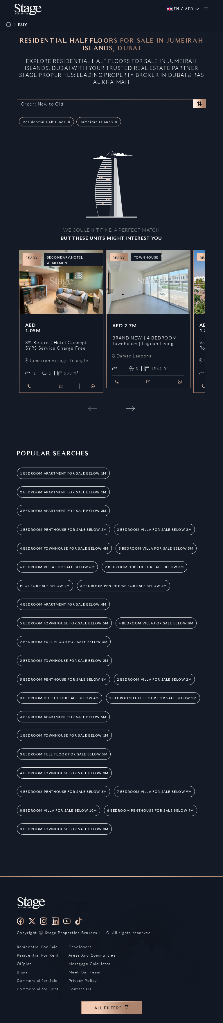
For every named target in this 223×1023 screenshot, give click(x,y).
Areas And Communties (92, 955)
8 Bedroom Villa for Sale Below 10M (58, 810)
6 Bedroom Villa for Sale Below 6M (57, 567)
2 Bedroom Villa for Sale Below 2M (154, 679)
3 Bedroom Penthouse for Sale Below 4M (123, 586)
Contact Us (80, 988)
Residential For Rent (38, 955)
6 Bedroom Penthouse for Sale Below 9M (150, 810)
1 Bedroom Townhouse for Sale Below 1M (64, 735)
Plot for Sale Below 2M (45, 586)
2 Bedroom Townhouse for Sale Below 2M (64, 660)
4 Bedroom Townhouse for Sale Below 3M (64, 773)
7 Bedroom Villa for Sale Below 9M (154, 791)
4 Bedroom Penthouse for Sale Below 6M (63, 791)
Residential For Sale (37, 946)
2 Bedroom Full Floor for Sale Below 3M (64, 642)
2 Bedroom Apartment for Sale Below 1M (63, 492)
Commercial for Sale (37, 980)
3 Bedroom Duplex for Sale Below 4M (59, 698)
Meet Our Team (84, 972)
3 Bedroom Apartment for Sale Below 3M (63, 511)
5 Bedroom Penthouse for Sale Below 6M (63, 679)
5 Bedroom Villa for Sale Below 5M (156, 548)
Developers (80, 946)
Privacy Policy (83, 980)
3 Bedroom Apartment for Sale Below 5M (63, 717)
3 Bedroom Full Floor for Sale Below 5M (64, 754)
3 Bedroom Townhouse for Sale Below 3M (64, 829)
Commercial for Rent (38, 988)
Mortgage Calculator (90, 963)
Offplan (24, 963)
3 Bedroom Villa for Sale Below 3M (154, 529)
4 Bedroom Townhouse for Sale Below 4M (64, 548)
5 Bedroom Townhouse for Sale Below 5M (64, 623)
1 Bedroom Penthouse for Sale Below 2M (63, 529)
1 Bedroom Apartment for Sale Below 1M (63, 473)
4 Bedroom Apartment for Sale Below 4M (63, 604)
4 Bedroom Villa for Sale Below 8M (156, 623)
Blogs (22, 972)
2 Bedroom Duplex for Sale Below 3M (144, 567)
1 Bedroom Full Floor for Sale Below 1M (153, 698)
